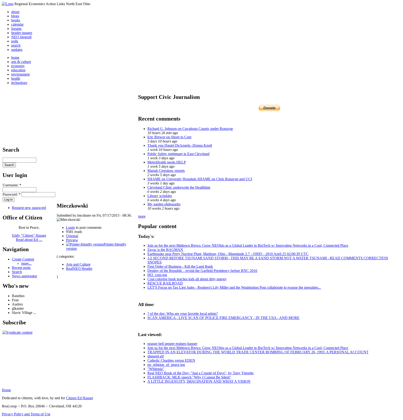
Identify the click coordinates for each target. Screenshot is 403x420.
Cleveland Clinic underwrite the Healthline (178, 187)
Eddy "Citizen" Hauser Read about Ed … (29, 237)
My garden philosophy (164, 204)
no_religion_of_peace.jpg (166, 365)
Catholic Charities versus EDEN (171, 360)
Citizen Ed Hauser (79, 398)
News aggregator (24, 276)
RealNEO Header (79, 269)
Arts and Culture (78, 264)
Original (72, 236)
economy (18, 66)
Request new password (29, 208)
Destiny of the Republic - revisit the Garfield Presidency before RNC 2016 (202, 271)
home (15, 57)
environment (20, 74)
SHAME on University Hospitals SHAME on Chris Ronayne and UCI (199, 179)
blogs (15, 16)
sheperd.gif (155, 356)
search (16, 45)
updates (16, 50)
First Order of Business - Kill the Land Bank (180, 266)
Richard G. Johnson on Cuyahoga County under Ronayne (190, 129)
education (18, 70)
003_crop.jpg (157, 275)
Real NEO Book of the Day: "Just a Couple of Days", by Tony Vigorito (200, 373)
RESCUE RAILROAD (165, 283)
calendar (17, 24)
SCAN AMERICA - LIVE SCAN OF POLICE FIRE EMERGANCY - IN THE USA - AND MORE (223, 318)
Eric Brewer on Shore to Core (169, 137)
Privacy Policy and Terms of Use (26, 414)
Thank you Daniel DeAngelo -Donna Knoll (179, 145)
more (142, 216)
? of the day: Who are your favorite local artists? (182, 314)
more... (26, 263)
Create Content (23, 259)
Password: (12, 194)
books (15, 20)
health (15, 78)
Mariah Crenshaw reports (166, 171)
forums (16, 29)
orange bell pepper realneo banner (172, 344)
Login (70, 227)
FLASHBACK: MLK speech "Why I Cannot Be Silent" (189, 377)
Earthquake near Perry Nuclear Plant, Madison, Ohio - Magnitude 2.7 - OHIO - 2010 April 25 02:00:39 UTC (228, 254)
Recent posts (21, 268)
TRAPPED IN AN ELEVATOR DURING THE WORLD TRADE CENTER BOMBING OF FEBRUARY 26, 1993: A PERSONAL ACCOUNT (257, 352)
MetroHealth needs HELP (166, 162)
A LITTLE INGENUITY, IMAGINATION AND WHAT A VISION (198, 381)
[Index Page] (8, 4)
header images (21, 33)
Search (17, 272)
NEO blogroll (21, 37)
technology (19, 83)
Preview (72, 240)
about (15, 12)
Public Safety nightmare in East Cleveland (178, 154)
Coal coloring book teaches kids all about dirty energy (187, 279)
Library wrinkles (159, 196)
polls (14, 41)
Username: (12, 185)
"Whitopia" (155, 369)
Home (6, 390)
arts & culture (21, 62)
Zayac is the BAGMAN (165, 250)
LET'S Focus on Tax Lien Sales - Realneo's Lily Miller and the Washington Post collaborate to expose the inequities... (234, 287)
